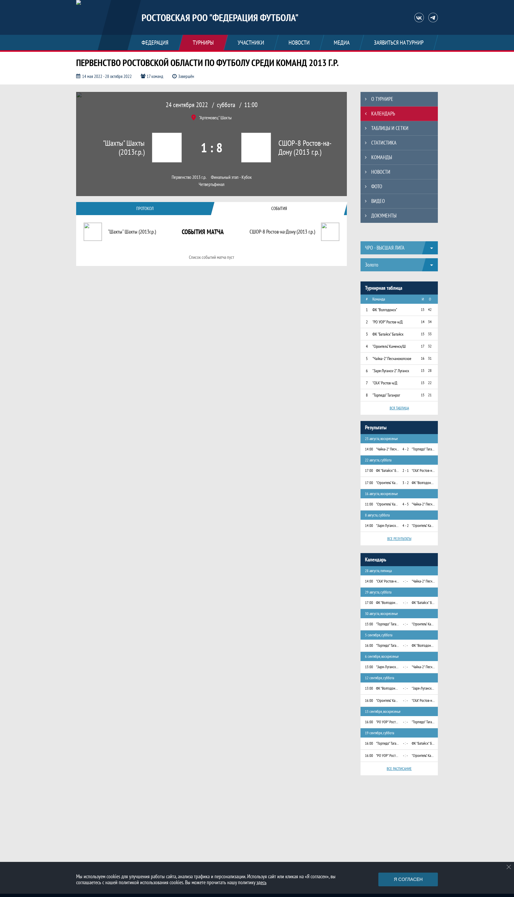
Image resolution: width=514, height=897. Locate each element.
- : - (405, 581)
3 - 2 (405, 482)
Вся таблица (399, 408)
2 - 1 (405, 470)
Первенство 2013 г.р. (189, 177)
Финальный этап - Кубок (231, 177)
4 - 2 (405, 449)
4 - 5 (405, 504)
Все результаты (399, 538)
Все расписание (399, 768)
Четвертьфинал (212, 184)
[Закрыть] (509, 867)
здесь (261, 882)
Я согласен (408, 879)
